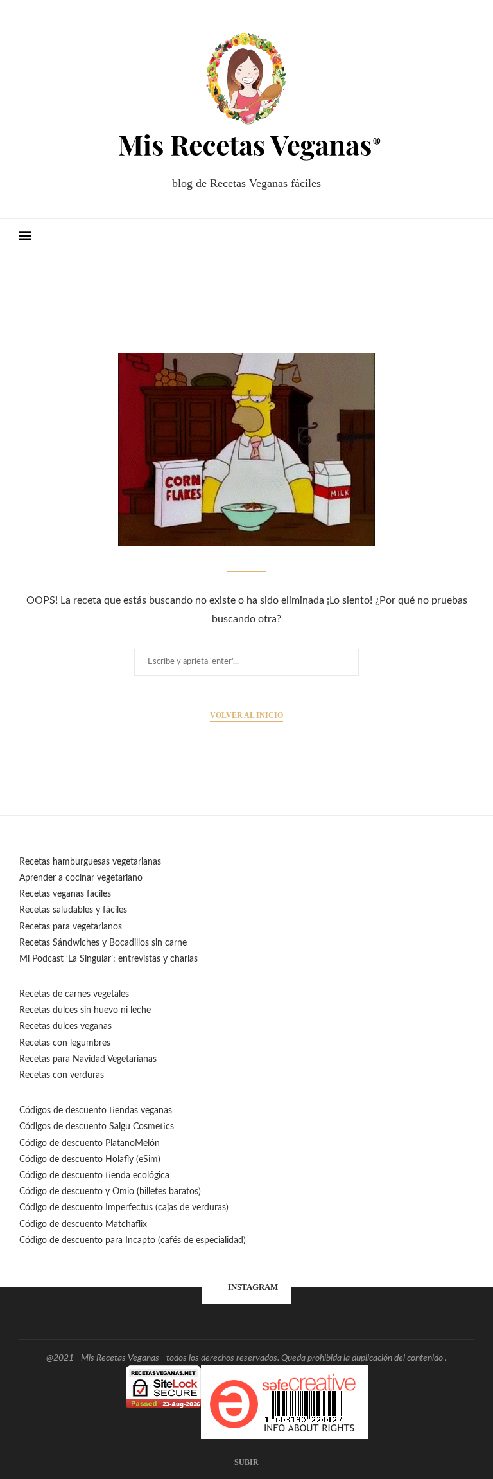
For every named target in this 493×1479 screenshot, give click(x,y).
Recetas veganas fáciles (65, 894)
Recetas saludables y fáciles (73, 910)
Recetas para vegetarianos (70, 926)
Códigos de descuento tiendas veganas (95, 1110)
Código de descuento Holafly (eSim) (91, 1159)
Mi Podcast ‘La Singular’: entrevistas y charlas (108, 959)
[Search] (467, 237)
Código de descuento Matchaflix (83, 1224)
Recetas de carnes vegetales (74, 994)
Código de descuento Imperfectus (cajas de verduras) (124, 1207)
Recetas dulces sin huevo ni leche (85, 1010)
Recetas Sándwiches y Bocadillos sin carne (103, 942)
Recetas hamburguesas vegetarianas (90, 861)
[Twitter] (393, 237)
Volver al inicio (246, 715)
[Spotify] (434, 237)
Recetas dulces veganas (65, 1026)
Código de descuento (62, 1191)
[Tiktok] (447, 237)
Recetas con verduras (61, 1075)
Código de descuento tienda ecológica (94, 1175)
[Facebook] (380, 237)
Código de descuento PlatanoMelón (89, 1143)
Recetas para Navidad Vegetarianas (88, 1059)
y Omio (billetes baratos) (153, 1191)
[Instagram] (407, 237)
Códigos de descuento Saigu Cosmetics (96, 1126)
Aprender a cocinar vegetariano (81, 878)
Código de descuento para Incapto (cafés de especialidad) (132, 1240)
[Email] (420, 237)
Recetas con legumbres (64, 1043)
